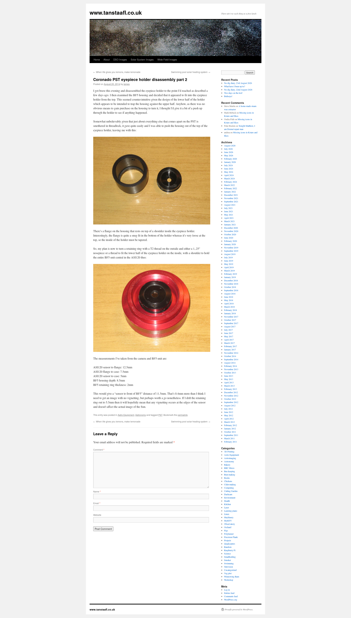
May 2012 (228, 415)
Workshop (228, 579)
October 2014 (230, 356)
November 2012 (231, 395)
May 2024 (228, 171)
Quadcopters (229, 543)
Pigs (226, 530)
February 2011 (230, 441)
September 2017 (231, 323)
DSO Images (120, 59)
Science (227, 553)
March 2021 (229, 221)
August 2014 (229, 362)
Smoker (227, 560)
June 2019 (228, 260)
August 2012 (229, 405)
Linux (226, 514)
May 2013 (228, 379)
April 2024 (229, 175)
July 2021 (228, 208)
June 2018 (228, 296)
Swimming (229, 563)
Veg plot (227, 573)
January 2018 (230, 313)
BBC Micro (229, 467)
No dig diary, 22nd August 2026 (238, 89)
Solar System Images (142, 59)
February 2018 (230, 310)
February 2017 (230, 346)
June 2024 (228, 168)
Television (228, 566)
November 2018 (231, 283)
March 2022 (229, 185)
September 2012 (231, 402)
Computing (229, 487)
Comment (98, 449)
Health (227, 500)
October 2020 (230, 234)
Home (97, 59)
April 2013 (229, 382)
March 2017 (229, 342)
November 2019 (231, 247)
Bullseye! (228, 96)
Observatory (229, 523)
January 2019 (230, 277)
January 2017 (230, 349)
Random (227, 546)
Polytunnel (228, 533)
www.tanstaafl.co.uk (116, 12)
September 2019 (231, 250)
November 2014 (231, 352)
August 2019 (229, 254)
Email (96, 503)
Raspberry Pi (229, 550)
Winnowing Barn (231, 576)
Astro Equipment (126, 414)
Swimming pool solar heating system (190, 71)
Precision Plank (231, 537)
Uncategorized (230, 569)
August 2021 (229, 204)
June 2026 (228, 152)
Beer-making (229, 474)
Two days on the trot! (233, 92)
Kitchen (227, 504)
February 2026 (230, 158)
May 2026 (228, 155)
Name (97, 491)
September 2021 (231, 201)
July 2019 (228, 257)
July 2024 (228, 165)
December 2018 (231, 280)
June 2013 (228, 375)
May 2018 (228, 300)
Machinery (228, 517)
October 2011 (230, 431)
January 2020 (230, 244)
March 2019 (229, 270)
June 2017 (228, 333)
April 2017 (229, 339)
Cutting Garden (230, 491)
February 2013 (230, 389)
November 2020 (231, 231)
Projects (227, 540)
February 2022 (230, 188)
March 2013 (229, 385)
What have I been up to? (234, 86)
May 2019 (228, 263)
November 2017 (231, 316)
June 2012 (228, 412)
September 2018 (231, 290)
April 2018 (229, 303)
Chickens (228, 481)
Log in (227, 589)
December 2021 (231, 194)
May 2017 (228, 336)
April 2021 (229, 217)
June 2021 (228, 211)
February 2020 (230, 240)
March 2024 (229, 178)
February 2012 (230, 425)
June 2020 (228, 237)
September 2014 (231, 359)
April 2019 (229, 267)
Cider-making (230, 484)
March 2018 (229, 306)
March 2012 (229, 421)
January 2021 (230, 224)
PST (160, 414)
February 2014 (230, 365)
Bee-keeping (229, 471)
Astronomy (140, 414)
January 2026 (230, 161)
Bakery (227, 464)
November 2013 (231, 369)
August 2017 (229, 326)
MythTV (228, 520)
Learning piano (230, 510)
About (106, 59)
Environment (229, 497)
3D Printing (229, 451)
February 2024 (230, 181)
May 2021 (228, 214)
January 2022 (230, 191)
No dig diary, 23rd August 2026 (238, 83)
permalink (183, 414)
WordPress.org (230, 599)
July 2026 (228, 148)
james (127, 84)
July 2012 (228, 408)
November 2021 (231, 198)
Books (227, 477)
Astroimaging (230, 458)
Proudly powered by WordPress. (239, 609)
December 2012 (231, 392)
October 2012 (230, 398)
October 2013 (230, 372)
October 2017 (230, 319)
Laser (226, 507)
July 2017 (228, 329)
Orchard (227, 527)
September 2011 (231, 435)
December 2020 (231, 227)
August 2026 (229, 145)
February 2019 (230, 273)
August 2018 (229, 293)
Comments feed (231, 596)
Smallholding (230, 556)
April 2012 (229, 418)
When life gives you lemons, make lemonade (116, 71)
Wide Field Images (167, 59)
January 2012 (230, 428)
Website (97, 514)
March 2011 (229, 438)
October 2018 (230, 287)
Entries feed (229, 592)
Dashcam (228, 494)
